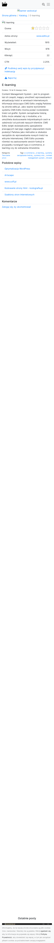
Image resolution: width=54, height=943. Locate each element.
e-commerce (29, 153)
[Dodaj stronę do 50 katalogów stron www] (27, 10)
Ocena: (8, 28)
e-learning (40, 153)
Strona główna (9, 15)
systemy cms (39, 155)
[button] (43, 4)
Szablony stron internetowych (19, 194)
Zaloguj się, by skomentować (16, 207)
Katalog (23, 15)
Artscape (9, 175)
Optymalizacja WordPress (17, 168)
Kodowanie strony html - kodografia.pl (24, 188)
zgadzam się (45, 931)
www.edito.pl (42, 36)
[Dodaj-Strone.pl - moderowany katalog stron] (4, 4)
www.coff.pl (10, 181)
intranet (49, 158)
